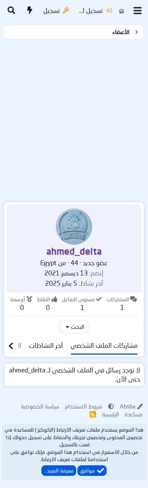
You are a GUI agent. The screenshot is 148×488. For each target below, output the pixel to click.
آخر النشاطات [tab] (46, 345)
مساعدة (133, 414)
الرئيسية (110, 414)
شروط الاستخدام (83, 406)
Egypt (48, 263)
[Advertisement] (74, 119)
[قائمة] (137, 10)
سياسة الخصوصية (40, 406)
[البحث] (11, 10)
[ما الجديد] (30, 10)
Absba (127, 406)
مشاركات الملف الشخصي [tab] (104, 345)
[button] (111, 406)
